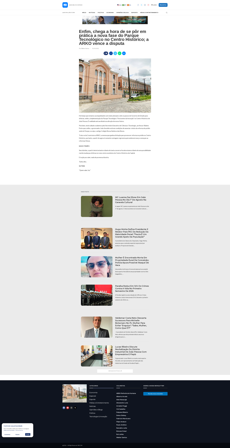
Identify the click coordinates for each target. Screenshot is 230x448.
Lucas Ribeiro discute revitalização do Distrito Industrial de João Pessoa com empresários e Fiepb (131, 351)
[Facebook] (138, 5)
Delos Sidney (121, 415)
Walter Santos (85, 48)
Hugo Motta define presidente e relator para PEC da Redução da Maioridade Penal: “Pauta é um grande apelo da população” (131, 233)
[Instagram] (145, 5)
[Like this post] (106, 53)
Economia (110, 12)
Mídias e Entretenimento (149, 12)
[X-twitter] (75, 407)
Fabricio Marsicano (123, 418)
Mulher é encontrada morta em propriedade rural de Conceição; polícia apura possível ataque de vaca (132, 261)
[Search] (167, 12)
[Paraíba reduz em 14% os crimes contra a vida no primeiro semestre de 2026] (96, 295)
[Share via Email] (124, 53)
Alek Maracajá (121, 400)
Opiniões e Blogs (122, 12)
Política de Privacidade (9, 430)
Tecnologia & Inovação (98, 417)
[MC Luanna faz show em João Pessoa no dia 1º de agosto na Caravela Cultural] (96, 206)
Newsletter (163, 5)
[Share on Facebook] (111, 53)
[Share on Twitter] (115, 53)
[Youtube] (148, 5)
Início (84, 12)
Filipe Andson (121, 422)
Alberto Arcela (121, 396)
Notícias (92, 12)
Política (101, 12)
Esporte (134, 12)
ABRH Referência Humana (126, 393)
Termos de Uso (19, 430)
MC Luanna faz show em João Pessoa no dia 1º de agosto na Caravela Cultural (130, 200)
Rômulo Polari (121, 431)
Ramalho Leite (121, 428)
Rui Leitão (120, 434)
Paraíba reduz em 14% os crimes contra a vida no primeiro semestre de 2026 (132, 288)
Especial (92, 396)
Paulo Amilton (121, 425)
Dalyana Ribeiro (122, 412)
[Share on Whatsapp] (119, 53)
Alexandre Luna (122, 403)
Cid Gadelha (120, 409)
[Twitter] (141, 5)
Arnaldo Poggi (121, 406)
